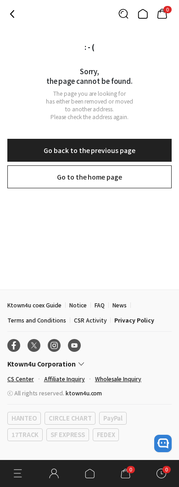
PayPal (112, 418)
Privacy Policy (134, 320)
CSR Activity (90, 320)
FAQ (100, 305)
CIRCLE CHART (70, 418)
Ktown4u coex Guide (34, 305)
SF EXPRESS (67, 434)
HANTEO (24, 418)
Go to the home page (89, 176)
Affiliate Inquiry (64, 379)
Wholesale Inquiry (118, 379)
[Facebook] (13, 345)
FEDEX (106, 434)
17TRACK (25, 434)
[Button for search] (123, 14)
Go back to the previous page (89, 150)
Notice (78, 305)
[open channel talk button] (163, 443)
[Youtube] (74, 345)
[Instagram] (54, 345)
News (119, 305)
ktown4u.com (84, 393)
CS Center (20, 379)
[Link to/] (143, 14)
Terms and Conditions (36, 320)
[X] (34, 345)
